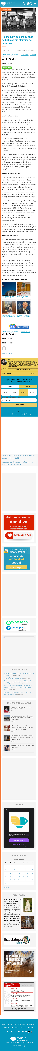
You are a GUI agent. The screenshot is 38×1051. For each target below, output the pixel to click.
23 (5, 880)
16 (5, 876)
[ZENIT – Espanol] (10, 4)
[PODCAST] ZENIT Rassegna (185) (13, 678)
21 (28, 876)
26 (19, 880)
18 (14, 876)
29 (32, 880)
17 (10, 876)
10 (10, 873)
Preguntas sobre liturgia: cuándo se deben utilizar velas (22, 746)
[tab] (11, 985)
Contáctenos (30, 1027)
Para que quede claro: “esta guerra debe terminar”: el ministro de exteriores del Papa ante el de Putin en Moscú (18, 687)
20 (23, 876)
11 (14, 873)
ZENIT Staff (25, 55)
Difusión (6, 1027)
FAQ (14, 1024)
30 (5, 883)
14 (28, 873)
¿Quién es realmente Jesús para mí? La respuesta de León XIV (21, 708)
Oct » (8, 887)
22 (32, 876)
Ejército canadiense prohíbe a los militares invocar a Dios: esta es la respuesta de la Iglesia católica (22, 717)
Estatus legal (14, 1027)
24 (10, 880)
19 (19, 876)
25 (14, 880)
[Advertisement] (19, 440)
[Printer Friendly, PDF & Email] (7, 67)
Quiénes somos (7, 1024)
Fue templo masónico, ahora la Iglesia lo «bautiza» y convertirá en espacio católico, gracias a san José (22, 737)
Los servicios (31, 1024)
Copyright (22, 1027)
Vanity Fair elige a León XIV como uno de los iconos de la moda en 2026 (12, 901)
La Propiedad (21, 1024)
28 (28, 880)
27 (23, 880)
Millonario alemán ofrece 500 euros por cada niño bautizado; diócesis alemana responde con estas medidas (22, 727)
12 (19, 873)
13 (23, 873)
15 (32, 873)
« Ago (5, 887)
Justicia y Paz (6, 10)
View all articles (7, 353)
